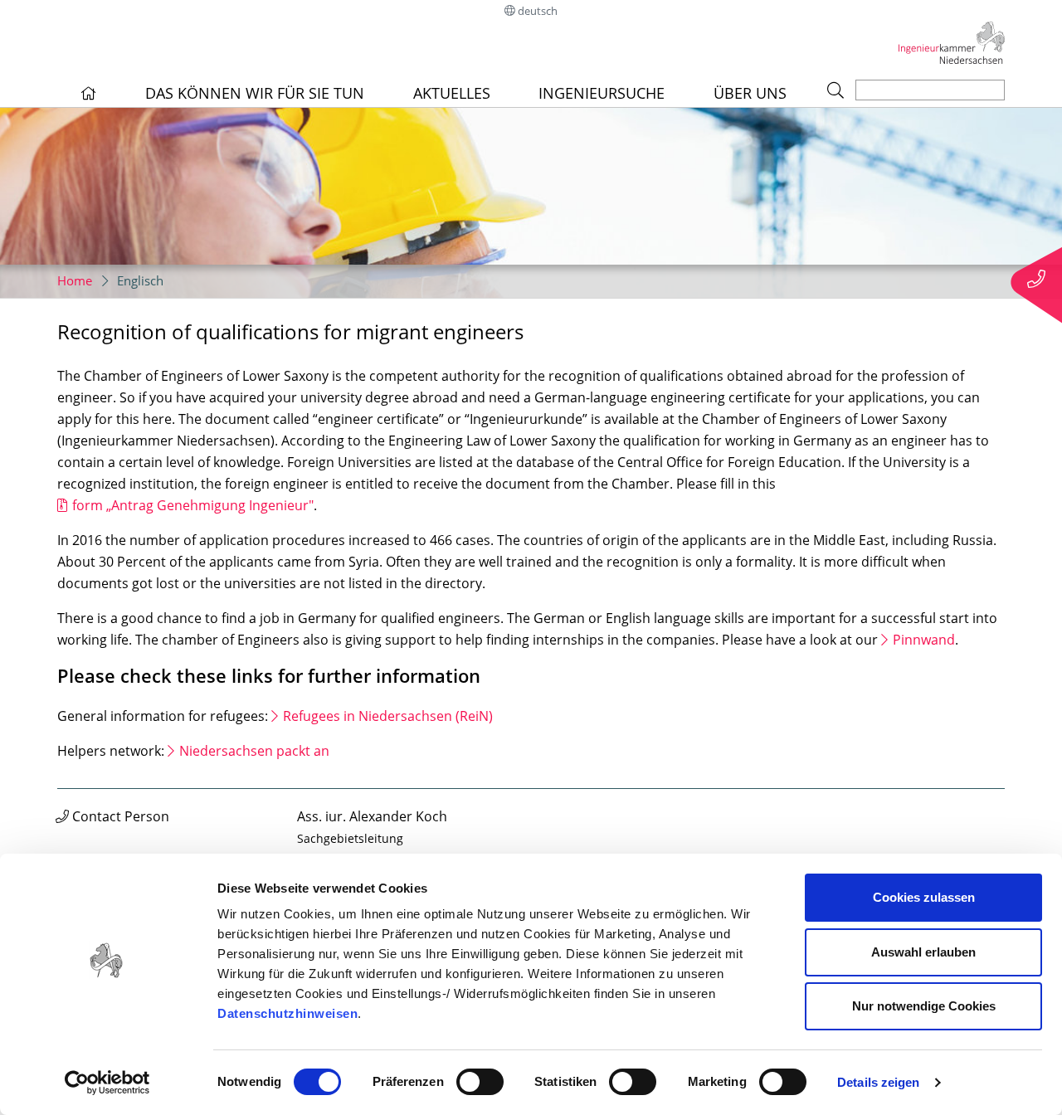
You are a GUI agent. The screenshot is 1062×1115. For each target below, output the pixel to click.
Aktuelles (451, 93)
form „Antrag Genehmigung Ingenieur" (193, 505)
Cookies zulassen (924, 897)
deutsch (538, 10)
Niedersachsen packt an (254, 751)
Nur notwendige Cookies (924, 1006)
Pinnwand (924, 640)
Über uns (750, 93)
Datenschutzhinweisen (287, 1013)
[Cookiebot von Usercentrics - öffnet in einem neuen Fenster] (107, 1082)
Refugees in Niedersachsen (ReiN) (388, 716)
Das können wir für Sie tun (254, 93)
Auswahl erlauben (923, 952)
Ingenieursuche (601, 93)
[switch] (480, 1082)
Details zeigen (878, 1082)
